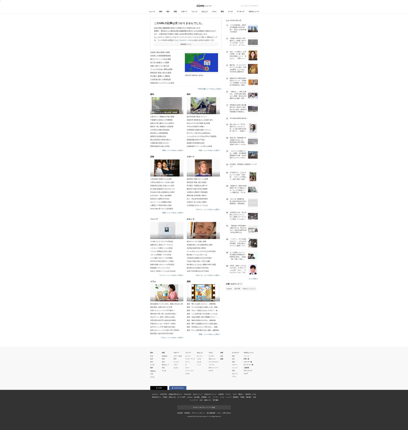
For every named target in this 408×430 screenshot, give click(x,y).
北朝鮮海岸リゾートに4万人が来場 (199, 146)
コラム (214, 11)
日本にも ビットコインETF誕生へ (162, 310)
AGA (201, 400)
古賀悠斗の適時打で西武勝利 (197, 192)
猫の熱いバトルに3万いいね (197, 255)
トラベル (211, 365)
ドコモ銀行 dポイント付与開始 (161, 258)
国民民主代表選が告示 (158, 136)
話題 (221, 359)
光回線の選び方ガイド (175, 394)
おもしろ (205, 11)
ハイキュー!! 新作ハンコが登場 (161, 248)
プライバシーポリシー (198, 413)
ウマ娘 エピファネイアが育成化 (161, 241)
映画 (163, 359)
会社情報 (180, 413)
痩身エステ (207, 400)
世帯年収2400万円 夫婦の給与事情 (163, 320)
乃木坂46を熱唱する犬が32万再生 (199, 258)
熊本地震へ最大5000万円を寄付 (161, 333)
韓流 (163, 367)
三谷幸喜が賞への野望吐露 (160, 79)
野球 (175, 359)
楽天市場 (237, 288)
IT (185, 365)
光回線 (165, 397)
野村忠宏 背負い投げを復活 (160, 73)
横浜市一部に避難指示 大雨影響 (161, 126)
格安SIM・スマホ (251, 394)
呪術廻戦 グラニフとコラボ (160, 268)
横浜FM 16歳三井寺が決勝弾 (197, 189)
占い (209, 397)
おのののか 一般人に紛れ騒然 (161, 195)
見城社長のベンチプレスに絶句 (162, 83)
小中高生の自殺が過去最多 (159, 130)
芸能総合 (164, 356)
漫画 (222, 11)
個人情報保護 (211, 413)
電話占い (241, 394)
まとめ (152, 365)
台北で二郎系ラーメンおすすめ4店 (162, 271)
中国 (151, 374)
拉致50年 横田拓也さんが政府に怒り (200, 120)
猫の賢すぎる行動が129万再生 (198, 268)
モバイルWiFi (181, 397)
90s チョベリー (213, 367)
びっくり (200, 356)
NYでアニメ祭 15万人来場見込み (198, 133)
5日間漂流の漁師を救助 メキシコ (199, 130)
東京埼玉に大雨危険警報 (159, 133)
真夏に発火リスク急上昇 (159, 66)
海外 (167, 11)
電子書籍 (215, 400)
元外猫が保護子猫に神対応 (196, 248)
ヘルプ (246, 373)
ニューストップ (245, 6)
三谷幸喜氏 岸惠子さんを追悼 (161, 179)
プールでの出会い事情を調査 (161, 69)
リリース (246, 356)
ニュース (152, 11)
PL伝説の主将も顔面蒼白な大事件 (162, 192)
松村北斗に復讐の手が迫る (159, 199)
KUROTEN (163, 394)
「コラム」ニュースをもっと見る (171, 337)
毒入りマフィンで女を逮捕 (160, 59)
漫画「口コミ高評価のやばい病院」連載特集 (203, 330)
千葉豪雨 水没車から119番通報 (161, 120)
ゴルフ (176, 365)
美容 (254, 397)
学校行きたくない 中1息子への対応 (163, 324)
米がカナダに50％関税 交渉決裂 (198, 123)
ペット (199, 365)
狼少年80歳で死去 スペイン (197, 117)
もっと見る (252, 278)
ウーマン (215, 397)
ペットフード (194, 400)
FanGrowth (187, 394)
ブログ (235, 394)
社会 (151, 356)
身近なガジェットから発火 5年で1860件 (164, 330)
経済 (151, 359)
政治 (151, 362)
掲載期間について (186, 44)
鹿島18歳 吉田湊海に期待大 (197, 195)
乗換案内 (235, 397)
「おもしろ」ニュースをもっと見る (207, 275)
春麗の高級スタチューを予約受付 (162, 265)
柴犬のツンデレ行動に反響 (196, 241)
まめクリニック (198, 394)
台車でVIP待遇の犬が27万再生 (198, 271)
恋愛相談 (204, 397)
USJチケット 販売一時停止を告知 (162, 317)
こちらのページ (184, 40)
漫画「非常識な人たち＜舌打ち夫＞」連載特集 (203, 327)
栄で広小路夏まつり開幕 (159, 62)
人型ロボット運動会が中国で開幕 (162, 117)
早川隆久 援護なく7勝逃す (160, 76)
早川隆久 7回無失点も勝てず (197, 186)
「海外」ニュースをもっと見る (208, 150)
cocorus (189, 397)
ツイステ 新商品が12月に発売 (161, 251)
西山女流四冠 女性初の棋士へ (161, 140)
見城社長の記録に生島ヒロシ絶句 (162, 186)
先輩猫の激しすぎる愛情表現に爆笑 (199, 245)
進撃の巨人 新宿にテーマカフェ (161, 245)
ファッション (189, 370)
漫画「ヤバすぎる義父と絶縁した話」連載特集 (203, 307)
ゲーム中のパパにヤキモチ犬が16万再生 (201, 251)
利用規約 (187, 413)
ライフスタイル (213, 362)
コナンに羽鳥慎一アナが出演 (160, 255)
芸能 (175, 11)
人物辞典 (246, 367)
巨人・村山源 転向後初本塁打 (197, 199)
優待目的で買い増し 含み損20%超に (163, 314)
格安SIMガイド (156, 397)
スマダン (211, 356)
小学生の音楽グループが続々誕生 (162, 182)
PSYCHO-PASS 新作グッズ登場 (162, 261)
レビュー (188, 356)
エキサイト (255, 6)
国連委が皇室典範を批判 (195, 143)
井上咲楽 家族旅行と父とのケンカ (162, 189)
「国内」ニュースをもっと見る (171, 150)
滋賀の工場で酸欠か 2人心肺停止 (162, 123)
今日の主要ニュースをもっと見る (209, 89)
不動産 (242, 397)
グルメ (187, 367)
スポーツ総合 (178, 356)
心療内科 (221, 394)
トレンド (194, 11)
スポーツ (184, 11)
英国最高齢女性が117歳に (196, 140)
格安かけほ (172, 397)
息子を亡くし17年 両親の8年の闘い (163, 327)
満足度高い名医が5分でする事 (161, 307)
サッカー (176, 362)
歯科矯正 (248, 397)
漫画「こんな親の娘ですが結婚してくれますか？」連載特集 (203, 314)
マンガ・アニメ (190, 359)
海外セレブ (165, 365)
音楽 (163, 362)
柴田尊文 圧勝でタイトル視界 (197, 179)
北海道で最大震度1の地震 (160, 52)
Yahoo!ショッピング (249, 288)
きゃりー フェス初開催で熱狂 (161, 202)
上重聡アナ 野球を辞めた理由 (161, 205)
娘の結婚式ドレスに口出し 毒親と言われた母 (166, 304)
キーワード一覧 (248, 365)
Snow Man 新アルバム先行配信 (161, 209)
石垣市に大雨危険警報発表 (160, 56)
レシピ (222, 397)
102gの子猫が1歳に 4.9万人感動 (198, 261)
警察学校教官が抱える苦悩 (159, 146)
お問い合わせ (227, 413)
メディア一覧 (248, 362)
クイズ (230, 11)
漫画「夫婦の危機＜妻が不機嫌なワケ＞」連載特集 (203, 317)
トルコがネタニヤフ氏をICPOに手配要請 (201, 136)
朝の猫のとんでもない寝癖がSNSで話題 (201, 265)
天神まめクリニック (210, 394)
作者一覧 (246, 359)
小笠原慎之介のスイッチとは (197, 205)
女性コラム (212, 359)
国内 (160, 11)
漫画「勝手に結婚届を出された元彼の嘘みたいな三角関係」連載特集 (203, 324)
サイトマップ (248, 370)
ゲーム (187, 362)
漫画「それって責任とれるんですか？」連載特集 (203, 310)
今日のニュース (254, 11)
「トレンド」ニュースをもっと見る (170, 275)
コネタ (199, 359)
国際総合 (153, 371)
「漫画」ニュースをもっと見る (208, 334)
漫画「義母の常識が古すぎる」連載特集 (201, 320)
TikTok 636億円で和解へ (196, 126)
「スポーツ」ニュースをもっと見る (207, 209)
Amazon (229, 288)
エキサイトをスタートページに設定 (204, 407)
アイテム (228, 394)
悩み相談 (197, 397)
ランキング (240, 11)
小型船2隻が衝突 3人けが (159, 143)
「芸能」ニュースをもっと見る (171, 213)
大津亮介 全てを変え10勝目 (197, 202)
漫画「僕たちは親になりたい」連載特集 (201, 304)
